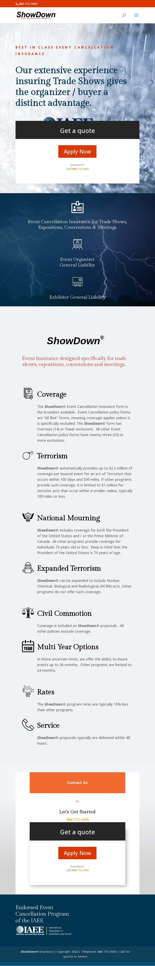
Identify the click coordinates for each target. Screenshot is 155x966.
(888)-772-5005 (80, 169)
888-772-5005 (78, 819)
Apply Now (77, 151)
